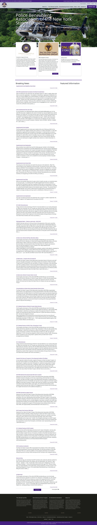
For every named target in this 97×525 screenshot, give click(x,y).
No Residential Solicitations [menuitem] (86, 1)
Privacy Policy (43, 523)
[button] (7, 27)
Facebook (88, 3)
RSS (95, 3)
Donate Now (33, 68)
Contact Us (47, 523)
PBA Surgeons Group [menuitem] (76, 1)
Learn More (55, 73)
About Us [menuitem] (44, 6)
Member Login (91, 6)
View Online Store (77, 64)
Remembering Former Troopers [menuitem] (66, 6)
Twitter (92, 3)
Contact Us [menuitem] (83, 6)
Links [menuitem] (79, 6)
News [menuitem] (75, 6)
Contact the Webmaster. (52, 523)
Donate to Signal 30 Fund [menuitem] (68, 1)
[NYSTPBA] (4, 5)
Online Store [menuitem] (94, 1)
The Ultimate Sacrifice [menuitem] (53, 6)
